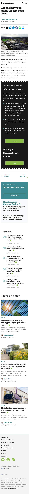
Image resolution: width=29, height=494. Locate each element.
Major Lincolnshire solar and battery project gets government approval (13, 322)
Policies (3, 451)
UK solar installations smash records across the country (15, 248)
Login (14, 163)
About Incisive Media (7, 442)
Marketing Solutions (7, 440)
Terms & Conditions (7, 448)
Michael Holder (8, 335)
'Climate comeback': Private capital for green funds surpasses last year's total (15, 259)
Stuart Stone (8, 379)
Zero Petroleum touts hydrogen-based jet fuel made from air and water (15, 270)
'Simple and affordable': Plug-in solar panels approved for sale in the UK (15, 238)
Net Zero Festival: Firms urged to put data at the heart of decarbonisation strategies (13, 217)
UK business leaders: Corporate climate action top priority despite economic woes (14, 208)
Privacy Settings (6, 445)
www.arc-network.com (12, 488)
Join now (14, 141)
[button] (23, 3)
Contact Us (4, 437)
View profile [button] (14, 195)
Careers (3, 453)
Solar (3, 318)
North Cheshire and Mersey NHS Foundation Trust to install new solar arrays (13, 366)
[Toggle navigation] (26, 3)
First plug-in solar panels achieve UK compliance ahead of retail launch (13, 410)
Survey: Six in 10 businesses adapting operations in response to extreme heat (15, 282)
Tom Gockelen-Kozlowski (9, 19)
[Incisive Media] (4, 474)
